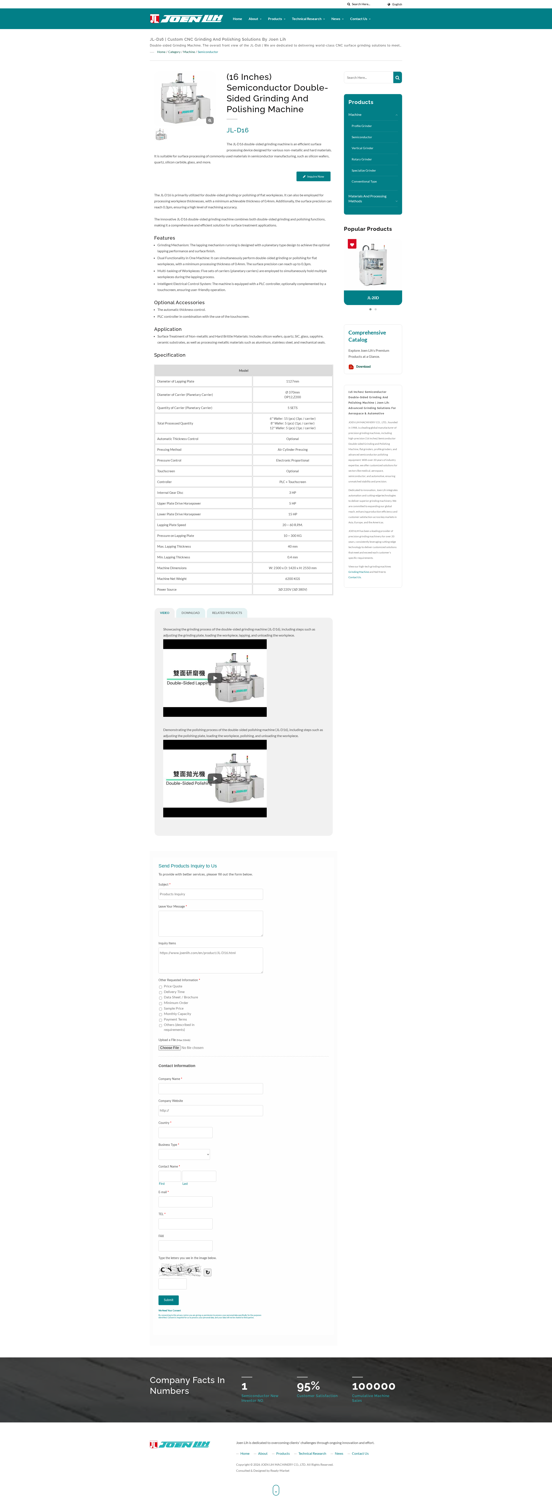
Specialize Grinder (364, 170)
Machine (189, 52)
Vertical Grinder (362, 148)
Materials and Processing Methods (367, 198)
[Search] (397, 77)
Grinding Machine (358, 571)
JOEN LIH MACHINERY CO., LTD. (283, 1464)
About (254, 19)
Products (275, 19)
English (397, 4)
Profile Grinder (362, 126)
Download (363, 367)
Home (237, 19)
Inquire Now (315, 176)
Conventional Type (364, 181)
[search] (348, 4)
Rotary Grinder (362, 159)
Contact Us (359, 19)
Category (174, 52)
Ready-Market (279, 1470)
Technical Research (307, 19)
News (336, 19)
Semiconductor (208, 52)
